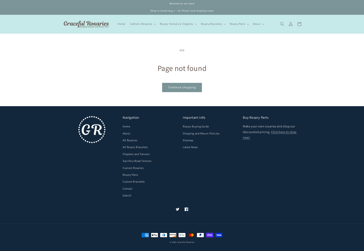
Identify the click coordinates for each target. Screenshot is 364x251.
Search (127, 195)
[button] (143, 24)
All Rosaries (130, 140)
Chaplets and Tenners (136, 154)
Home (126, 126)
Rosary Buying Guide (196, 126)
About (126, 133)
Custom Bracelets (134, 181)
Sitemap (188, 140)
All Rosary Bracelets (135, 147)
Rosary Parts (130, 174)
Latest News (190, 147)
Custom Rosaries (133, 168)
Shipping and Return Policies (201, 133)
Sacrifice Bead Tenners (137, 161)
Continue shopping (182, 87)
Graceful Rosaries (185, 242)
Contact (128, 188)
